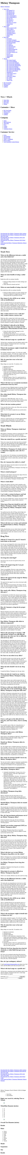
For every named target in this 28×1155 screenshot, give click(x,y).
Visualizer (6, 85)
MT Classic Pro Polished (12, 66)
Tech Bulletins (7, 136)
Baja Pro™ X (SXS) (11, 22)
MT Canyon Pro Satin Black (13, 64)
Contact (5, 126)
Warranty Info (7, 137)
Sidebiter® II (10, 72)
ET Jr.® (8, 53)
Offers (5, 120)
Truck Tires (6, 9)
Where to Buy (7, 84)
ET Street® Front (11, 50)
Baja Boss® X (10, 19)
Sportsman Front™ (11, 33)
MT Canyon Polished (12, 61)
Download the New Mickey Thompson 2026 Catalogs (13, 233)
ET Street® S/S (10, 48)
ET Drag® (9, 38)
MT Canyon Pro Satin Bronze (14, 65)
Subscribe (3, 976)
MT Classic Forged (11, 60)
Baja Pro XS (10, 18)
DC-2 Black (9, 77)
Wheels (5, 58)
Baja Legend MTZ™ (12, 17)
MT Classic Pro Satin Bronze (13, 69)
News (5, 124)
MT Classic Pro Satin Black (13, 68)
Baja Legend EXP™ (11, 15)
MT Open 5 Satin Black (12, 70)
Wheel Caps (9, 80)
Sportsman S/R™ (11, 32)
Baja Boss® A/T (10, 11)
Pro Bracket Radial (11, 42)
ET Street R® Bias (11, 46)
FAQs (5, 135)
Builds (8, 25)
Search (2, 978)
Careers (5, 127)
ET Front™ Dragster (11, 40)
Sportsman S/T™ (11, 30)
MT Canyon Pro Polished (13, 62)
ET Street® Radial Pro (12, 49)
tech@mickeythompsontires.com (11, 964)
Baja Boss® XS (10, 14)
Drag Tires (6, 37)
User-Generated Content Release (11, 142)
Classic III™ (10, 74)
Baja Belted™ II (10, 10)
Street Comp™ (10, 29)
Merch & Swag (7, 122)
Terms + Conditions (8, 139)
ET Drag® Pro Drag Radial (13, 41)
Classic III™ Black (11, 76)
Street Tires (6, 26)
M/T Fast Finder (7, 82)
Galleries (6, 86)
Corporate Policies (8, 128)
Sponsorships (10, 24)
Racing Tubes (10, 54)
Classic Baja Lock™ (11, 73)
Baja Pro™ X (10, 21)
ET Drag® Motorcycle (12, 52)
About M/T (6, 123)
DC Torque (9, 78)
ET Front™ (9, 44)
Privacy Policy (7, 140)
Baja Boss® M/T (11, 13)
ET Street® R (10, 45)
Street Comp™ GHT (12, 28)
